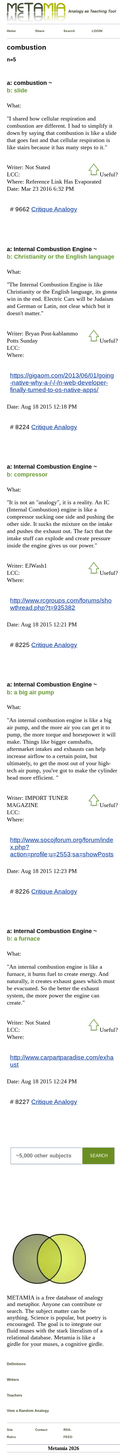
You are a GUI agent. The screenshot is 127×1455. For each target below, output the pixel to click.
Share (36, 31)
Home (8, 31)
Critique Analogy (54, 209)
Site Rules (8, 1433)
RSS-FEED (65, 1433)
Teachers (14, 1395)
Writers (13, 1380)
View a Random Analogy (28, 1411)
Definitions (16, 1364)
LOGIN (93, 31)
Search (65, 31)
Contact (36, 1429)
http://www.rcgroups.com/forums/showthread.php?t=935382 (61, 604)
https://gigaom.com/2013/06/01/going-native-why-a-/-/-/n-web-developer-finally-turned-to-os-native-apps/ (62, 382)
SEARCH (98, 1155)
